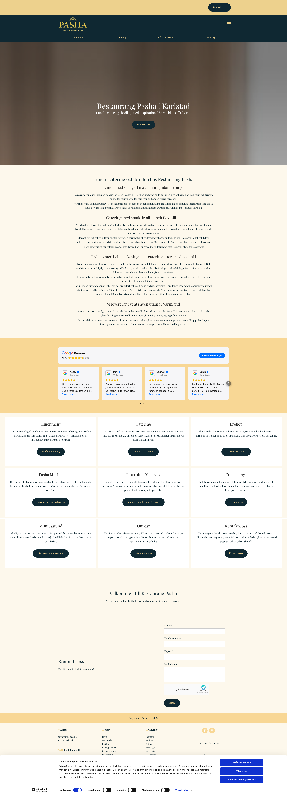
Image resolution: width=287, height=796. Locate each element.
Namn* (168, 625)
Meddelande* (171, 664)
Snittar (149, 743)
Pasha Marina (109, 751)
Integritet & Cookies (209, 742)
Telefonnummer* (173, 638)
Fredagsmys (108, 754)
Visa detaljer (181, 790)
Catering (150, 736)
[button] (219, 7)
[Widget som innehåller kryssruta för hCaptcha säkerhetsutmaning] (186, 689)
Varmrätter (151, 751)
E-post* (168, 651)
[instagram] (212, 730)
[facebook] (205, 730)
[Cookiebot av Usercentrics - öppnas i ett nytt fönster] (40, 790)
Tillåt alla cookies (242, 762)
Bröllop (105, 743)
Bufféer (149, 740)
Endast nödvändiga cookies (241, 779)
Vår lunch (107, 740)
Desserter (151, 754)
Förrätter (150, 747)
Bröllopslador (109, 747)
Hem (104, 736)
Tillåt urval (241, 771)
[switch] (107, 790)
